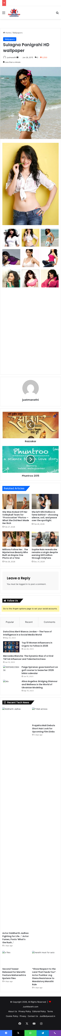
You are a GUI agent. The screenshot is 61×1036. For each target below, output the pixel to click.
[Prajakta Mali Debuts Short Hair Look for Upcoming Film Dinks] (45, 714)
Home (8, 32)
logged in (23, 584)
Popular (10, 622)
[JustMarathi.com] (14, 12)
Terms (50, 1011)
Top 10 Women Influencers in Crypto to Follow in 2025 (37, 644)
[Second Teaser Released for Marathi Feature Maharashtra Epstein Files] (15, 958)
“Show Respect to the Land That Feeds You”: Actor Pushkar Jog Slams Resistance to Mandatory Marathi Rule (44, 976)
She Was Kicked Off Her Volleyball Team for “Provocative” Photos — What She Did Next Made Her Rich (15, 517)
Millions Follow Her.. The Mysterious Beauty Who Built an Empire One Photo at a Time (15, 553)
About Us (12, 1011)
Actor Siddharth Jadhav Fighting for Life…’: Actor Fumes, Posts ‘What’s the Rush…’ (15, 938)
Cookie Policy (12, 1016)
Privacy (23, 1016)
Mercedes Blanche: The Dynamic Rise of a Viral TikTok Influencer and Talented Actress (28, 657)
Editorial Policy (39, 1011)
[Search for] (57, 13)
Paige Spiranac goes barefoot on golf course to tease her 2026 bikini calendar (40, 670)
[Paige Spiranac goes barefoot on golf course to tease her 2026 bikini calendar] (11, 671)
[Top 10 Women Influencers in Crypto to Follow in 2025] (11, 646)
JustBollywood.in (47, 1016)
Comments (49, 622)
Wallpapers (18, 32)
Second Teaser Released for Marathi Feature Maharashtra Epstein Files (14, 973)
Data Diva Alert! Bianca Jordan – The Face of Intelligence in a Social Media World (27, 633)
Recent (29, 622)
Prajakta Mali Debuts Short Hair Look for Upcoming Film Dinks (43, 728)
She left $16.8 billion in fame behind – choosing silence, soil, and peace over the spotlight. (45, 516)
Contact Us (33, 1016)
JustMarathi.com (30, 1006)
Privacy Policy (25, 1011)
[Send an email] (17, 57)
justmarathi (11, 57)
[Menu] (3, 13)
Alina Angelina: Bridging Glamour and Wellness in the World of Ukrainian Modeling (39, 684)
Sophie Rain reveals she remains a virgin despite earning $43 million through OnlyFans (45, 553)
